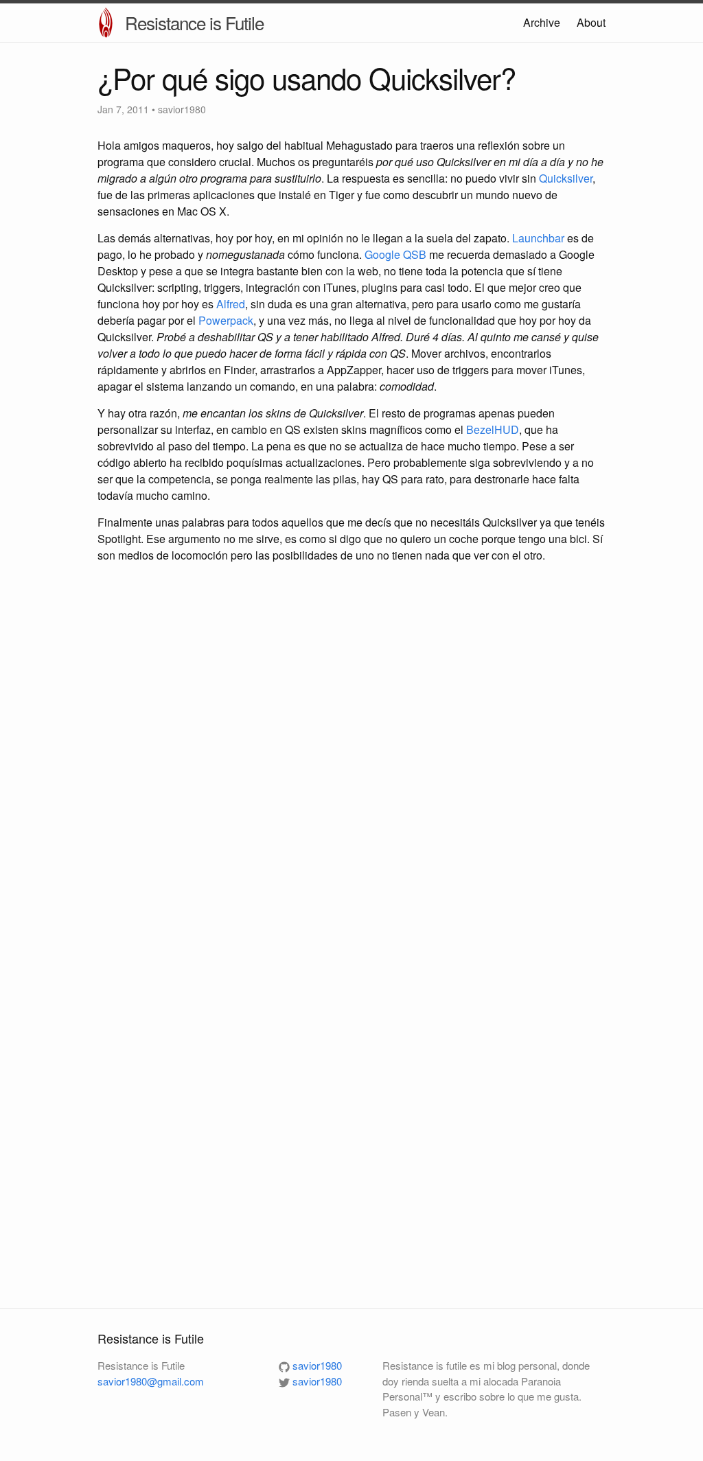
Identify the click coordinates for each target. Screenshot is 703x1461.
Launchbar (538, 238)
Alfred (230, 304)
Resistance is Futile (194, 22)
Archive (541, 22)
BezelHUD (492, 429)
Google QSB (395, 254)
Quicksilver (565, 178)
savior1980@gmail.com (150, 1381)
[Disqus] (351, 756)
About (591, 22)
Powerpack (225, 320)
